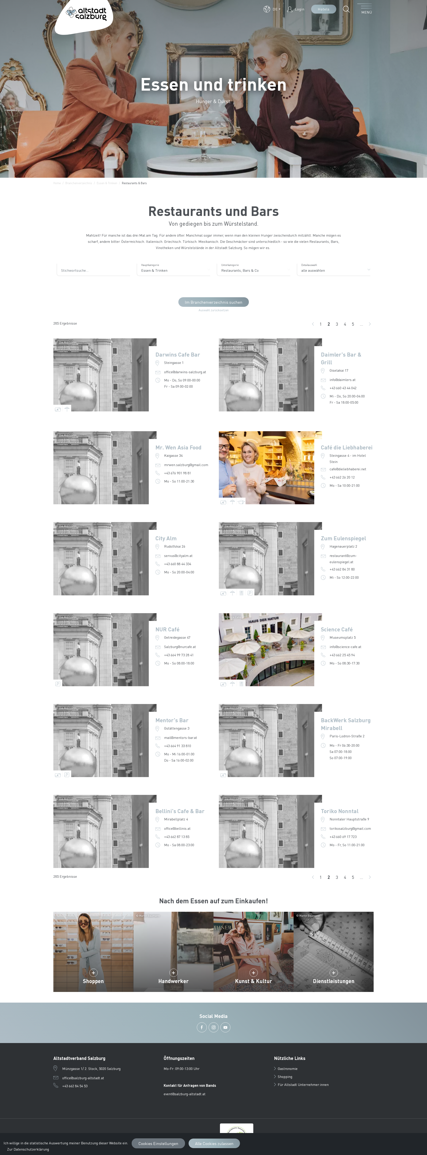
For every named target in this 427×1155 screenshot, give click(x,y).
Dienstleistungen (333, 980)
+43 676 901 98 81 (177, 473)
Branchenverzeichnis (78, 183)
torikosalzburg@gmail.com (350, 828)
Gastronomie (288, 1068)
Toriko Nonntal (340, 810)
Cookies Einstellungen (158, 1143)
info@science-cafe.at (345, 646)
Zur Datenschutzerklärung (28, 1149)
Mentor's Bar (172, 720)
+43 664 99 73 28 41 (179, 654)
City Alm (166, 538)
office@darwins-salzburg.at (185, 371)
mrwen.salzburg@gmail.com (186, 464)
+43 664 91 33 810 (177, 745)
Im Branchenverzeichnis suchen (213, 302)
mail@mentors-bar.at (180, 737)
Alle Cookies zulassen (214, 1143)
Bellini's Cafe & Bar (180, 810)
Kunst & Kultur (253, 980)
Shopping (285, 1076)
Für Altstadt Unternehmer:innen (303, 1084)
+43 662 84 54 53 (74, 1085)
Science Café (337, 629)
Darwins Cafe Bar (177, 354)
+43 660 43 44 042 (343, 387)
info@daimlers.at (343, 379)
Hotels (324, 9)
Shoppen (93, 980)
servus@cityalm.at (178, 555)
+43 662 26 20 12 (342, 477)
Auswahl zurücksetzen (214, 310)
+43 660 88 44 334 (177, 563)
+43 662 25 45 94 (342, 654)
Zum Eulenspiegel (343, 538)
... (361, 324)
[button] (272, 9)
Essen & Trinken (107, 183)
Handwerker (173, 980)
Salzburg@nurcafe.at (180, 646)
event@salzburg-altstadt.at (184, 1093)
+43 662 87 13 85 (176, 836)
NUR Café (167, 629)
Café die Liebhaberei (347, 447)
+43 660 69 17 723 (343, 836)
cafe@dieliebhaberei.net (348, 469)
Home (57, 183)
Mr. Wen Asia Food (178, 447)
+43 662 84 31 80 (342, 569)
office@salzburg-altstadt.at (83, 1077)
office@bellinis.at (177, 828)
